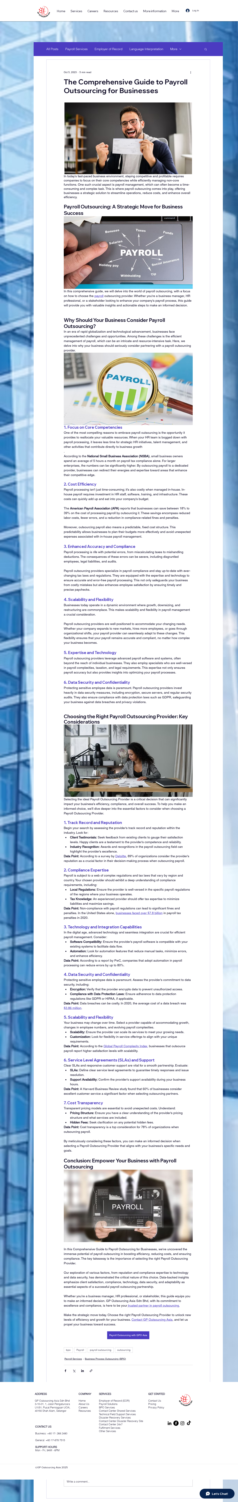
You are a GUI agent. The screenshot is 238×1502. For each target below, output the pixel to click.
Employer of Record (108, 49)
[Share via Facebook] (65, 1370)
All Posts (52, 49)
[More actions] (191, 72)
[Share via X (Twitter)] (74, 1370)
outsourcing (123, 1350)
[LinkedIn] (169, 1423)
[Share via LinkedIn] (82, 1370)
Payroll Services (76, 49)
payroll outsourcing (100, 1350)
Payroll (80, 1350)
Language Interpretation (146, 49)
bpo (68, 1350)
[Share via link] (91, 1370)
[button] (111, 11)
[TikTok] (188, 1423)
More (173, 49)
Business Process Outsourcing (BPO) (105, 1358)
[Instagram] (182, 1423)
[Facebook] (176, 1423)
